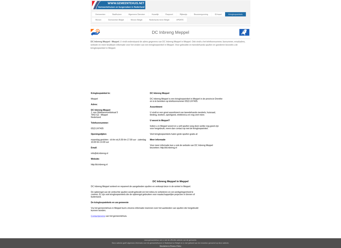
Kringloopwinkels (235, 14)
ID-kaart (218, 14)
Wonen (98, 20)
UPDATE (180, 20)
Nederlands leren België (159, 20)
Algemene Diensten (136, 14)
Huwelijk (155, 14)
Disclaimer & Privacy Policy (170, 246)
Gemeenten (100, 14)
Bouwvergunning (201, 14)
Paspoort (169, 14)
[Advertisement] (170, 69)
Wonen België (136, 20)
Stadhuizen (117, 14)
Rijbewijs (183, 14)
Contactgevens (98, 216)
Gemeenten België (116, 20)
